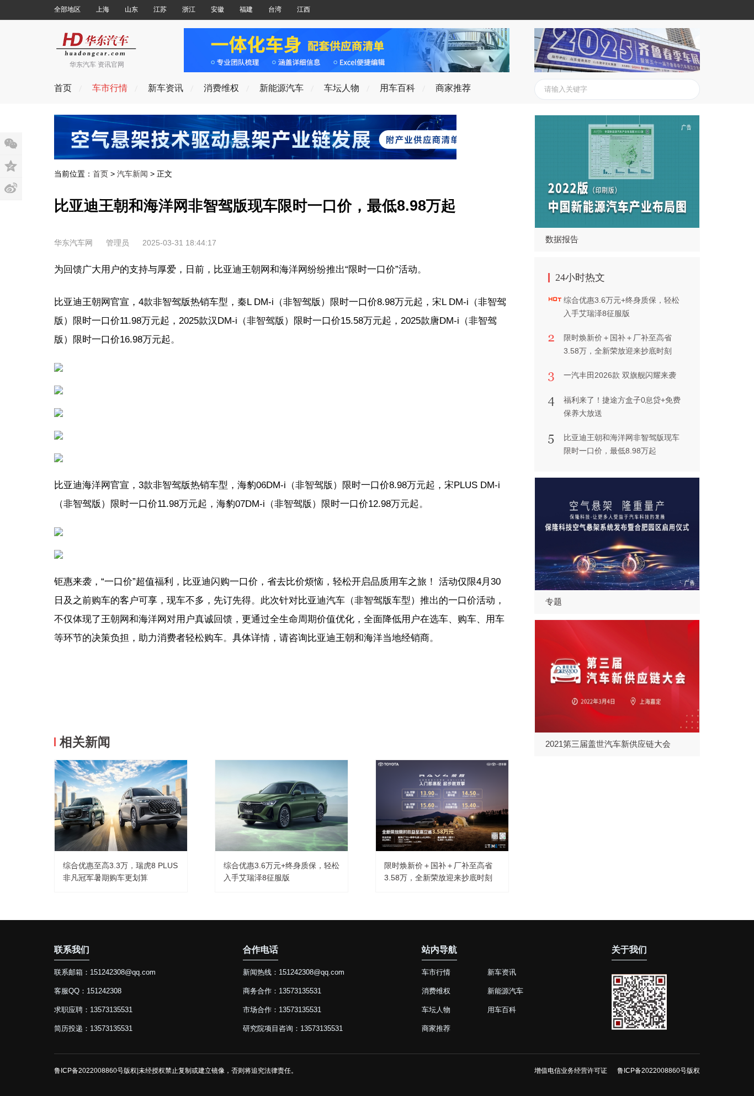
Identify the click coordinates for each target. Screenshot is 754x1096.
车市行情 (110, 88)
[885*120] (346, 69)
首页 (63, 88)
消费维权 (221, 88)
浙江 (188, 9)
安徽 (217, 9)
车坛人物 (341, 88)
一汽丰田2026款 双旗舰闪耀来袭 (620, 375)
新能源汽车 (281, 88)
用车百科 (397, 88)
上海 (102, 9)
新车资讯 (165, 88)
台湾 (275, 9)
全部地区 (67, 9)
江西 (303, 9)
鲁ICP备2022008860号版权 (658, 1070)
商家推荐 (453, 88)
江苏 (160, 9)
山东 (131, 9)
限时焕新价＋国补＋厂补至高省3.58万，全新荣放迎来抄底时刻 (618, 344)
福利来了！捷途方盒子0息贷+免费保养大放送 (622, 406)
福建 (246, 9)
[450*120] (617, 69)
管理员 (117, 242)
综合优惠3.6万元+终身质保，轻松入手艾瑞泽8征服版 (621, 307)
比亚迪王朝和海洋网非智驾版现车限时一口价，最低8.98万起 (621, 444)
